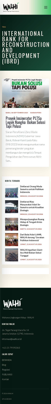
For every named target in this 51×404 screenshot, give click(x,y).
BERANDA (7, 360)
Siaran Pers (35, 113)
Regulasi (6, 369)
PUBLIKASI (7, 374)
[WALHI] (11, 7)
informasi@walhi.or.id (12, 339)
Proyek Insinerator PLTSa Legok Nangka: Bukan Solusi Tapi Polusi (25, 122)
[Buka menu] (45, 7)
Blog (4, 365)
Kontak (5, 379)
